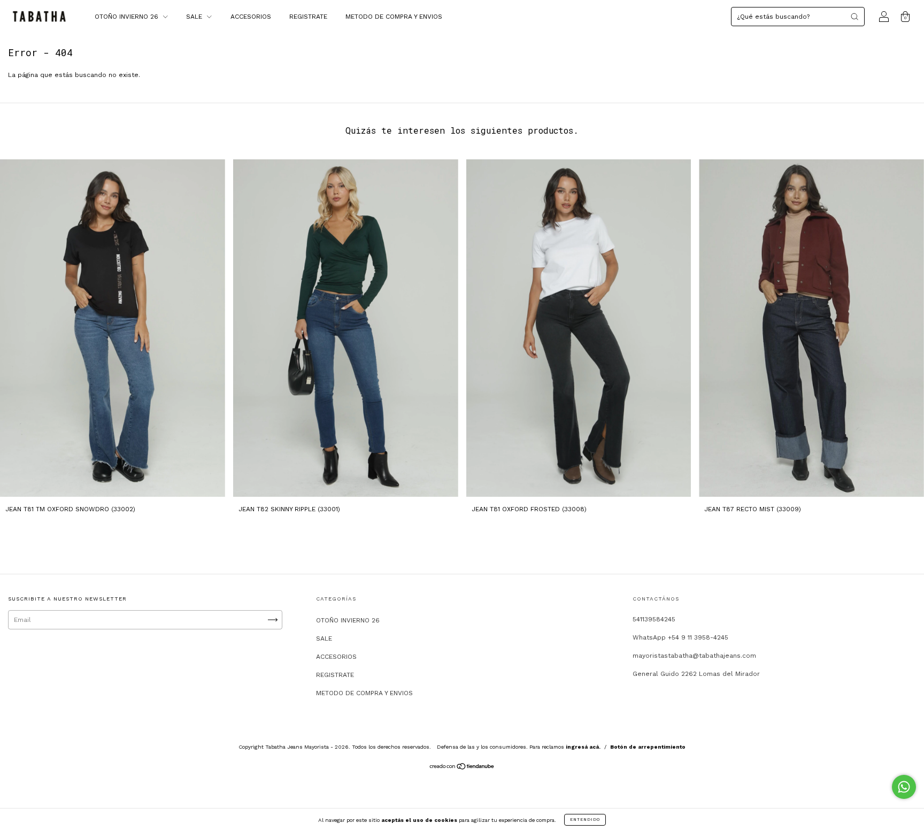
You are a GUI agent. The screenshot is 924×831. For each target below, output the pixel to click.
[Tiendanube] (462, 768)
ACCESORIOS (250, 16)
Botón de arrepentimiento (648, 747)
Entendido (585, 819)
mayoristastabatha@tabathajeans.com (694, 655)
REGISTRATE (308, 16)
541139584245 (654, 619)
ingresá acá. (583, 747)
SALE (195, 16)
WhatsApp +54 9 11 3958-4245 (680, 637)
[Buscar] (854, 16)
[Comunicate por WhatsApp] (904, 787)
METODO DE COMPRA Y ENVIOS (393, 16)
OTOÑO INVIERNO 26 (127, 16)
